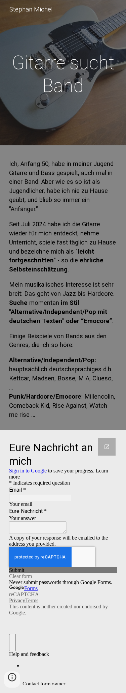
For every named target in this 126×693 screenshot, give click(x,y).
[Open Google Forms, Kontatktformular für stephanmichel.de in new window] (107, 447)
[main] (63, 74)
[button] (12, 679)
